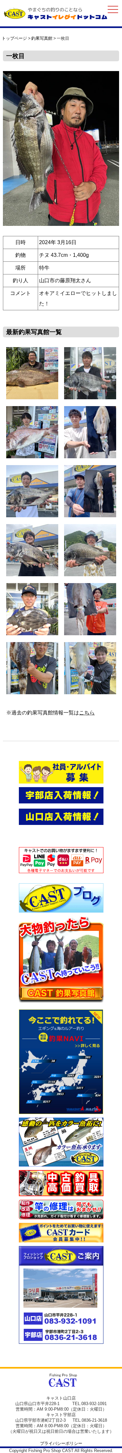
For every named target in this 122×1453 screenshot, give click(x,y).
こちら (87, 712)
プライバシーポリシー (61, 1443)
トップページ (14, 38)
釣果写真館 (41, 38)
